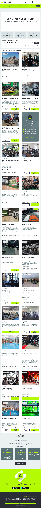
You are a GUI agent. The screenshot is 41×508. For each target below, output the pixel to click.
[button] (10, 66)
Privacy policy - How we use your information (29, 496)
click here (22, 22)
